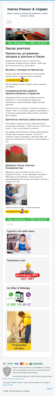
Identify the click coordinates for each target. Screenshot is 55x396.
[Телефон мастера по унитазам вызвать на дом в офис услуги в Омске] (27, 271)
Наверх (49, 388)
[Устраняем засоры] (19, 330)
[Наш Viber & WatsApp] (19, 298)
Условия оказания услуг (16, 379)
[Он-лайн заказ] (19, 243)
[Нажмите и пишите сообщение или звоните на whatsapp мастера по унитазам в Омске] (27, 43)
